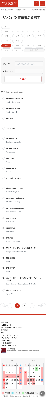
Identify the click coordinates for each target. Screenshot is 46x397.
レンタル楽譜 (6, 343)
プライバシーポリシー (9, 337)
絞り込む (23, 79)
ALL (6, 26)
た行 (39, 31)
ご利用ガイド (6, 325)
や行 (39, 36)
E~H (17, 45)
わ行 (17, 40)
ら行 (6, 40)
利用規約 (4, 330)
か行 (17, 31)
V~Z (17, 50)
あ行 (6, 31)
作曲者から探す (21, 10)
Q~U (6, 50)
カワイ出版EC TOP (7, 10)
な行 (6, 36)
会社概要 (4, 322)
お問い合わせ (6, 340)
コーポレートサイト (9, 345)
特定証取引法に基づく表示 (11, 327)
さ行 (28, 31)
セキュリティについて (9, 335)
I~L (28, 45)
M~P (39, 45)
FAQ (2, 332)
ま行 (28, 36)
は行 (17, 36)
